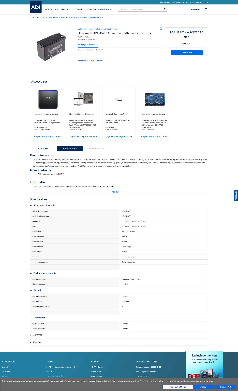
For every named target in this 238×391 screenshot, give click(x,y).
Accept (203, 387)
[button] (236, 195)
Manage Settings (177, 387)
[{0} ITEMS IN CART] (206, 9)
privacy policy (59, 381)
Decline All (225, 387)
